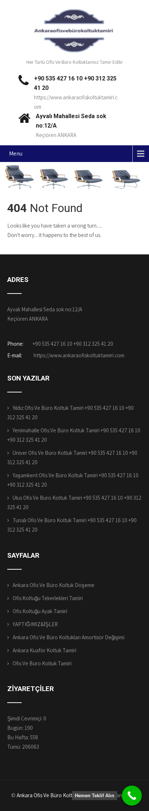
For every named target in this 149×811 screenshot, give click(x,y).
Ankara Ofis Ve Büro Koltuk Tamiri (55, 795)
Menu (15, 153)
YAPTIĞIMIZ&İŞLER (35, 624)
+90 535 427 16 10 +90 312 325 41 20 (73, 343)
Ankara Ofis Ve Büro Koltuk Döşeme (53, 585)
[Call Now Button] (132, 796)
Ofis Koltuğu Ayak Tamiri (40, 611)
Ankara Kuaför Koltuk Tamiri (44, 650)
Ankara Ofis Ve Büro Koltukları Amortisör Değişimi (68, 637)
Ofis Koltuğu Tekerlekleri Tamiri (48, 598)
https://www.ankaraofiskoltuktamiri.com (78, 355)
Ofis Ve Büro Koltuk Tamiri (42, 663)
